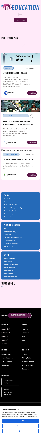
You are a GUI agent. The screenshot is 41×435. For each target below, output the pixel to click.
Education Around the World (13, 238)
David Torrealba (12, 142)
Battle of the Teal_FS (11, 232)
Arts (5, 202)
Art (5, 229)
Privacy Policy (26, 358)
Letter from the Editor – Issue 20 (15, 73)
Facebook (4, 329)
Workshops (5, 365)
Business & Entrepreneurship (13, 208)
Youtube (4, 344)
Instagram (4, 333)
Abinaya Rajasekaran (11, 264)
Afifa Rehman (8, 274)
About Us (25, 329)
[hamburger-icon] (20, 14)
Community (7, 217)
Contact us (25, 369)
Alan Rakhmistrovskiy (11, 277)
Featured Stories (9, 241)
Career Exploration (7, 358)
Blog (23, 340)
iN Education (11, 93)
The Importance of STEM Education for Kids (18, 159)
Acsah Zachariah (9, 268)
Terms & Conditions (28, 362)
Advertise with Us (8, 382)
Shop (23, 336)
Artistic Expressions (10, 199)
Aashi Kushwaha (9, 258)
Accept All (21, 421)
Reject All (20, 431)
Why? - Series (8, 247)
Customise (20, 426)
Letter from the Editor (11, 244)
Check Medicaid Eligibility (8, 392)
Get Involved (26, 333)
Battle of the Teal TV (10, 205)
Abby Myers (8, 261)
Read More (32, 93)
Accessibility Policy (28, 365)
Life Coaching (5, 354)
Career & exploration (10, 211)
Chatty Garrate (12, 175)
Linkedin (4, 336)
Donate (24, 354)
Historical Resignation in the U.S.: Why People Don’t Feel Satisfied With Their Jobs (18, 123)
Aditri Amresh (8, 271)
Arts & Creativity (6, 362)
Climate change (9, 214)
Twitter (3, 340)
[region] (20, 420)
